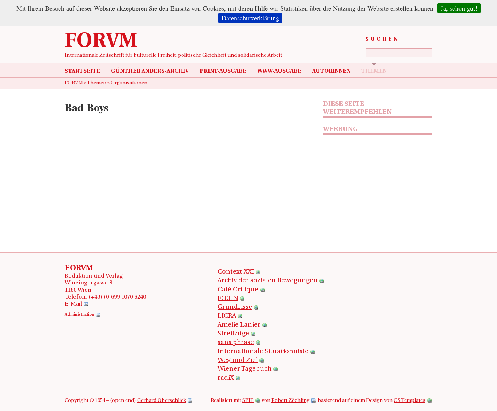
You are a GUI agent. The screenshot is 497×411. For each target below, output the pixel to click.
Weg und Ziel (238, 360)
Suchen (382, 39)
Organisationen (129, 83)
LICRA (227, 316)
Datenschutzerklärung (250, 17)
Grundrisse (235, 307)
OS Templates (409, 400)
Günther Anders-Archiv (150, 71)
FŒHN (228, 298)
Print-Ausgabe (223, 71)
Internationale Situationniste (263, 351)
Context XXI (236, 272)
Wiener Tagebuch (244, 369)
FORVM (101, 42)
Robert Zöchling (290, 400)
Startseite (82, 71)
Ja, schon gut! (459, 8)
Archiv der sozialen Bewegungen (268, 281)
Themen (374, 71)
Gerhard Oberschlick (161, 400)
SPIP (248, 400)
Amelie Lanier (239, 325)
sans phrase (236, 342)
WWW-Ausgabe (279, 71)
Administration (79, 315)
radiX (226, 378)
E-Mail (73, 304)
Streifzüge (233, 334)
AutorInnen (331, 71)
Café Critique (238, 290)
